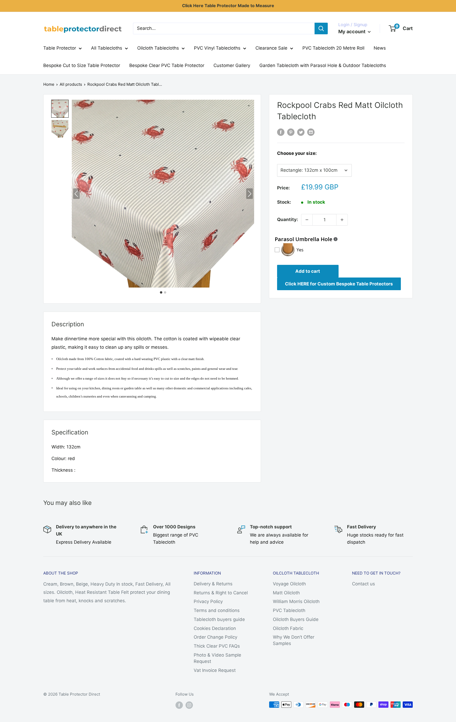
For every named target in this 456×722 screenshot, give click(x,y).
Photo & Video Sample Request (217, 658)
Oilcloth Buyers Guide (296, 619)
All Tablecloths (106, 48)
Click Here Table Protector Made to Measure (228, 5)
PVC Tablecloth (289, 610)
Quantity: (287, 219)
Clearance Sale (271, 48)
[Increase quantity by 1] (342, 219)
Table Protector (59, 48)
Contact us (363, 583)
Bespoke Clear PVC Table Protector (166, 65)
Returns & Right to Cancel (221, 592)
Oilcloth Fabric (288, 628)
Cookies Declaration (215, 628)
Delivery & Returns (213, 583)
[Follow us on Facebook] (179, 705)
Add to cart (307, 271)
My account (352, 31)
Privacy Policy (208, 601)
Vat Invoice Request (215, 670)
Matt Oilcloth (286, 592)
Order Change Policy (215, 637)
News (380, 48)
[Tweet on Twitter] (301, 132)
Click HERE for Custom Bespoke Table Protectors (339, 283)
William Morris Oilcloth (296, 601)
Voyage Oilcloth (289, 583)
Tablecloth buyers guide (219, 619)
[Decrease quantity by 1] (306, 219)
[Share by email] (311, 132)
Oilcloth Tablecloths (158, 48)
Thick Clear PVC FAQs (217, 646)
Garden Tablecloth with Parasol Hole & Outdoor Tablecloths (322, 65)
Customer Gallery (231, 65)
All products (71, 84)
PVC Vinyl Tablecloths (217, 48)
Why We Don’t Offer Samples (293, 640)
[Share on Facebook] (280, 132)
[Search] (321, 28)
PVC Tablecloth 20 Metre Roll (333, 48)
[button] (60, 109)
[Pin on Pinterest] (290, 132)
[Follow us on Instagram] (189, 705)
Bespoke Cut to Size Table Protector (81, 65)
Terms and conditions (217, 610)
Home (48, 84)
